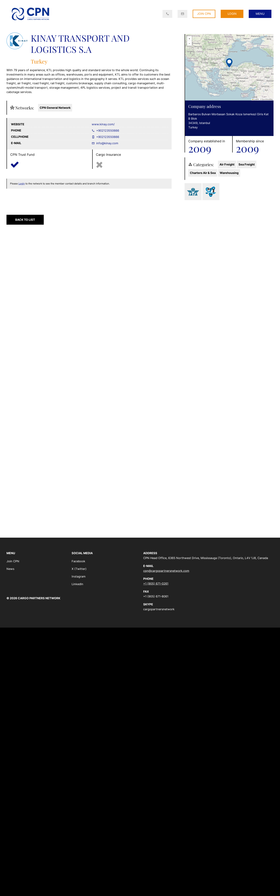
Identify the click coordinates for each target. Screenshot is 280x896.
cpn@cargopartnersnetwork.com (166, 570)
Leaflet (256, 99)
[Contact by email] (182, 14)
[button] (229, 62)
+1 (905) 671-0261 (155, 583)
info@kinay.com (106, 143)
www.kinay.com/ (103, 124)
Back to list (25, 219)
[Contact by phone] (167, 14)
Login (21, 183)
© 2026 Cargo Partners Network (33, 598)
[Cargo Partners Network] (30, 13)
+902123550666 (107, 130)
